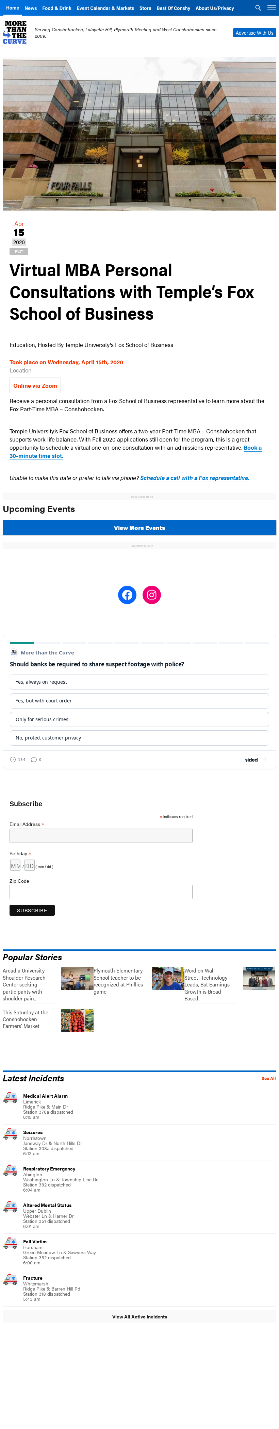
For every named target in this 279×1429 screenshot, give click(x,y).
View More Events (139, 528)
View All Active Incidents (139, 1316)
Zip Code (19, 881)
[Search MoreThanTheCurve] (258, 8)
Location (21, 370)
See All (269, 1078)
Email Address (27, 824)
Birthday (20, 853)
